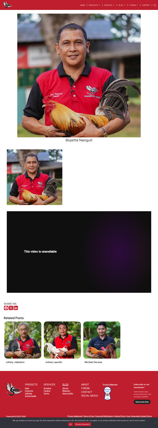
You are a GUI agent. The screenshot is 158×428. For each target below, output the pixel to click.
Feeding (47, 391)
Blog (121, 5)
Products (93, 5)
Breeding (47, 388)
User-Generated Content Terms (139, 416)
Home (82, 5)
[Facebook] (6, 308)
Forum (133, 5)
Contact (146, 5)
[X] (11, 308)
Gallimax (28, 393)
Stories (65, 388)
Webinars (66, 391)
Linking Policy (119, 416)
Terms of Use (88, 416)
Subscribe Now (142, 402)
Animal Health (30, 396)
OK (70, 424)
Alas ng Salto (67, 393)
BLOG (65, 384)
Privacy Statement (110, 385)
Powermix (29, 391)
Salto (27, 388)
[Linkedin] (16, 308)
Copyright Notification (104, 416)
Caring (46, 393)
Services (108, 5)
